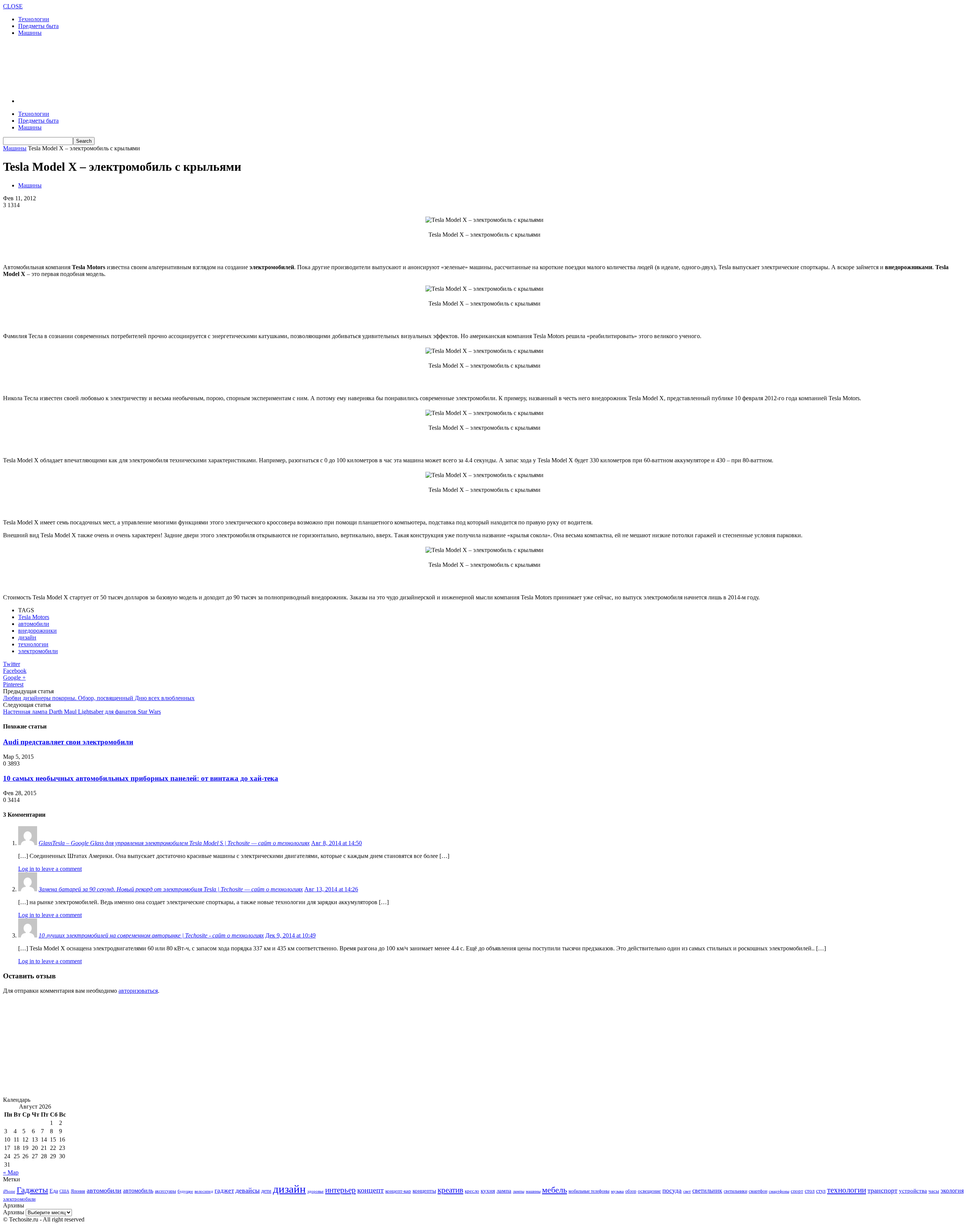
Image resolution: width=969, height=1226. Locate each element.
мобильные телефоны (589, 1191)
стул (821, 1191)
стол (810, 1191)
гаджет (224, 1190)
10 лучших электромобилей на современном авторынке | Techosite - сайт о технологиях (151, 935)
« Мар (11, 1172)
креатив (450, 1190)
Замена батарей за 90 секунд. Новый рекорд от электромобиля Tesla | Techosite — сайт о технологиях (171, 889)
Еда (54, 1191)
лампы (518, 1191)
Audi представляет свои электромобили (68, 742)
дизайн (27, 637)
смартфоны (779, 1191)
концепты (424, 1191)
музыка (617, 1191)
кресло (472, 1191)
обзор (630, 1191)
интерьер (340, 1190)
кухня (488, 1190)
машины (533, 1191)
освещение (649, 1191)
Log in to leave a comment (50, 869)
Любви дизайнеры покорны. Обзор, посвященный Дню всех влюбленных (99, 698)
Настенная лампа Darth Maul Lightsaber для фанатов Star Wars (82, 711)
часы (933, 1191)
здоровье (315, 1191)
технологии (33, 644)
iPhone (9, 1191)
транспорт (882, 1190)
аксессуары (165, 1191)
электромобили (38, 651)
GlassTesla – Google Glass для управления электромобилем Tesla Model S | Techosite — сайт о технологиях (174, 843)
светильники (735, 1191)
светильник (707, 1190)
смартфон (758, 1191)
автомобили (33, 624)
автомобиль (138, 1190)
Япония (78, 1191)
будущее (185, 1191)
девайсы (247, 1190)
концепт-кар (398, 1191)
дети (266, 1191)
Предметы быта (38, 26)
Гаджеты (32, 1190)
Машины (30, 33)
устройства (913, 1191)
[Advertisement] (141, 66)
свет (687, 1191)
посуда (672, 1190)
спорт (797, 1191)
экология (952, 1190)
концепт (370, 1190)
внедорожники (37, 630)
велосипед (204, 1191)
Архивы (13, 1212)
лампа (504, 1191)
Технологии (33, 19)
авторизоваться (138, 990)
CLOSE (13, 6)
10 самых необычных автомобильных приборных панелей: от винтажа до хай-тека (140, 778)
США (64, 1191)
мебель (554, 1190)
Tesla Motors (33, 617)
